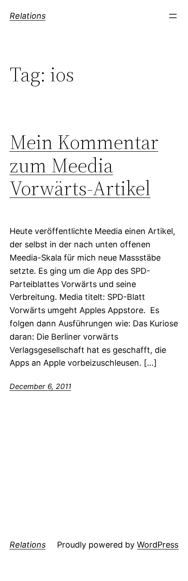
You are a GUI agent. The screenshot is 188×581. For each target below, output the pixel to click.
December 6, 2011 (40, 386)
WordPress (157, 544)
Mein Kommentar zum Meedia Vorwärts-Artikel (84, 165)
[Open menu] (172, 16)
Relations (28, 16)
